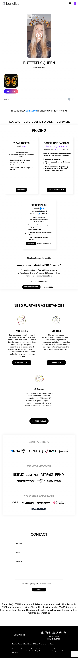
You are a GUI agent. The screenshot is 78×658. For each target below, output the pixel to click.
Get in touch (56, 362)
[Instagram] (46, 633)
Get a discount (49, 287)
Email (18, 552)
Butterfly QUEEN (39, 63)
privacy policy (53, 636)
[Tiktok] (57, 633)
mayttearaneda (40, 67)
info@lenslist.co (53, 639)
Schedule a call (22, 362)
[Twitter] (53, 633)
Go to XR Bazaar (39, 421)
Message (19, 561)
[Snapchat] (50, 633)
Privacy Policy (38, 644)
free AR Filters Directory (47, 270)
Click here (31, 258)
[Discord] (60, 633)
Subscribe (30, 243)
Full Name (19, 543)
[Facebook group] (64, 633)
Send (39, 589)
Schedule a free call (45, 243)
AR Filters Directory (32, 651)
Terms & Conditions (24, 644)
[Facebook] (42, 633)
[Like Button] (69, 99)
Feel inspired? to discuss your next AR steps (39, 111)
